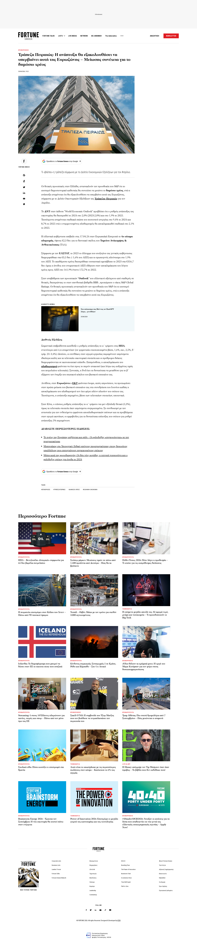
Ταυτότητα (162, 865)
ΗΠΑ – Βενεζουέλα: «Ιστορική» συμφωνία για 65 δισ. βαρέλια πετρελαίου (41, 562)
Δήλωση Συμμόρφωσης (166, 869)
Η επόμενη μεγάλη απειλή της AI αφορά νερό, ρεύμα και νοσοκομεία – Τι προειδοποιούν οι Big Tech (145, 615)
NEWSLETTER (171, 36)
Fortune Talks (56, 873)
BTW (119, 920)
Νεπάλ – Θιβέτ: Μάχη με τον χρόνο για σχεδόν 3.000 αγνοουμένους (93, 614)
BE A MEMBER (96, 36)
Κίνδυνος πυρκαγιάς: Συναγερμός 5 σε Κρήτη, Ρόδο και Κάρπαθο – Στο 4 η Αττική (93, 665)
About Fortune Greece (165, 861)
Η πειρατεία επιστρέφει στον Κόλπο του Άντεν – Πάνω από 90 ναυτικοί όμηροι (42, 614)
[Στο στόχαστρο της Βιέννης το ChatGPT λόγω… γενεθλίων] (60, 318)
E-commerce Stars (126, 878)
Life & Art (92, 869)
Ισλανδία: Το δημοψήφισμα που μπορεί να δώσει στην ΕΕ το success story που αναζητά (40, 665)
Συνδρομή (162, 882)
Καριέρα (92, 886)
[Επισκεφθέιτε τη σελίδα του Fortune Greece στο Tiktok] (105, 910)
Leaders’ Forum (56, 869)
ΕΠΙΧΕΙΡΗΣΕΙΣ (23, 50)
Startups (92, 882)
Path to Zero (124, 886)
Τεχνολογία (92, 873)
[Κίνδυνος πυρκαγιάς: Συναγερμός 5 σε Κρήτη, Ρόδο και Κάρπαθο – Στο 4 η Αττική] (94, 642)
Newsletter (162, 878)
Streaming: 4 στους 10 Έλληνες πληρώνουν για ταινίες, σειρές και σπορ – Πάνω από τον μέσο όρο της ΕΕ (41, 718)
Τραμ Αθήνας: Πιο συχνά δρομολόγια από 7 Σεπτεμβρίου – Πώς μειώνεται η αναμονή (143, 717)
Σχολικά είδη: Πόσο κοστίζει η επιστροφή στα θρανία (41, 769)
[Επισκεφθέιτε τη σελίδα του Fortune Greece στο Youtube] (100, 910)
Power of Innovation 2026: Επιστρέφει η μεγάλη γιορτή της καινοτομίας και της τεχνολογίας (94, 820)
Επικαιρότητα (93, 861)
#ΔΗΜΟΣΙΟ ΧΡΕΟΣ (74, 489)
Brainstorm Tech (126, 873)
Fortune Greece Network (59, 878)
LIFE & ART (126, 764)
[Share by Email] (24, 199)
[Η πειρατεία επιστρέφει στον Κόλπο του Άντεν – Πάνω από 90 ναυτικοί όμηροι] (42, 590)
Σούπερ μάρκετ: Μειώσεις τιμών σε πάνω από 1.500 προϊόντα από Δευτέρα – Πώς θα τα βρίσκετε (93, 563)
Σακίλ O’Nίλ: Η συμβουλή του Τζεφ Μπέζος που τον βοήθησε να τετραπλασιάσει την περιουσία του (92, 718)
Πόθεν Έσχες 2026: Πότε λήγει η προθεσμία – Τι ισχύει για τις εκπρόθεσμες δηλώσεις (145, 562)
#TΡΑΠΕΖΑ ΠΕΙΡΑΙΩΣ (59, 489)
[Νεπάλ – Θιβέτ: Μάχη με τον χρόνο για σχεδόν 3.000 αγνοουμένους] (94, 590)
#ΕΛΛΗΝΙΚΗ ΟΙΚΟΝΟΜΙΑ (90, 489)
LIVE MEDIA (72, 36)
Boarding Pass (125, 865)
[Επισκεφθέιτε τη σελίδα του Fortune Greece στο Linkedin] (95, 910)
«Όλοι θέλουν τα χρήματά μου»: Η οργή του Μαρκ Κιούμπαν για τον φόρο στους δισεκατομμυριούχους (143, 666)
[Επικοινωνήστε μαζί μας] (110, 910)
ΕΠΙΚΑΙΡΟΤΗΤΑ (24, 557)
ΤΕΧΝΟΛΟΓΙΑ (127, 609)
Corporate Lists (56, 861)
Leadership (92, 890)
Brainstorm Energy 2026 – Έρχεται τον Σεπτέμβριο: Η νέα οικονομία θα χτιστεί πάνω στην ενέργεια (40, 821)
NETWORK (84, 36)
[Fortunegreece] (28, 39)
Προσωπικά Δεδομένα (165, 890)
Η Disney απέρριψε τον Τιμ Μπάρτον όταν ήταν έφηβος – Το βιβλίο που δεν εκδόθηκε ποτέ (145, 769)
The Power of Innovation (128, 869)
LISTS (60, 36)
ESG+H (123, 861)
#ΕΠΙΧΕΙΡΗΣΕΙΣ (46, 489)
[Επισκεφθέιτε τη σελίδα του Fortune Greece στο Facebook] (86, 910)
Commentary (93, 895)
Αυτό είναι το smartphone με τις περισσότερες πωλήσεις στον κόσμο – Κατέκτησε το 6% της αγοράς (93, 770)
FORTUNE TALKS (48, 36)
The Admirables (111, 36)
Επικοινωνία (163, 873)
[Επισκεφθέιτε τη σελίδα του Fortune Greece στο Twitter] (91, 910)
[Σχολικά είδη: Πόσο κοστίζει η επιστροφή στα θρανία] (42, 745)
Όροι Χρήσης (163, 886)
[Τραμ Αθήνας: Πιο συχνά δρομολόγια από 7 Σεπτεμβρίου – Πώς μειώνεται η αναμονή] (146, 694)
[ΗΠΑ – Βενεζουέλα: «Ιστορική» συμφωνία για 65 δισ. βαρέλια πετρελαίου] (42, 538)
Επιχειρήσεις (93, 865)
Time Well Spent (126, 882)
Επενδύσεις (93, 878)
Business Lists (56, 865)
